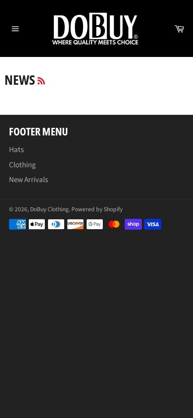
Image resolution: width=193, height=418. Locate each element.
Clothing (22, 165)
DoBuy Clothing (49, 209)
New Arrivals (28, 179)
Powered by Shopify (97, 209)
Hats (16, 149)
